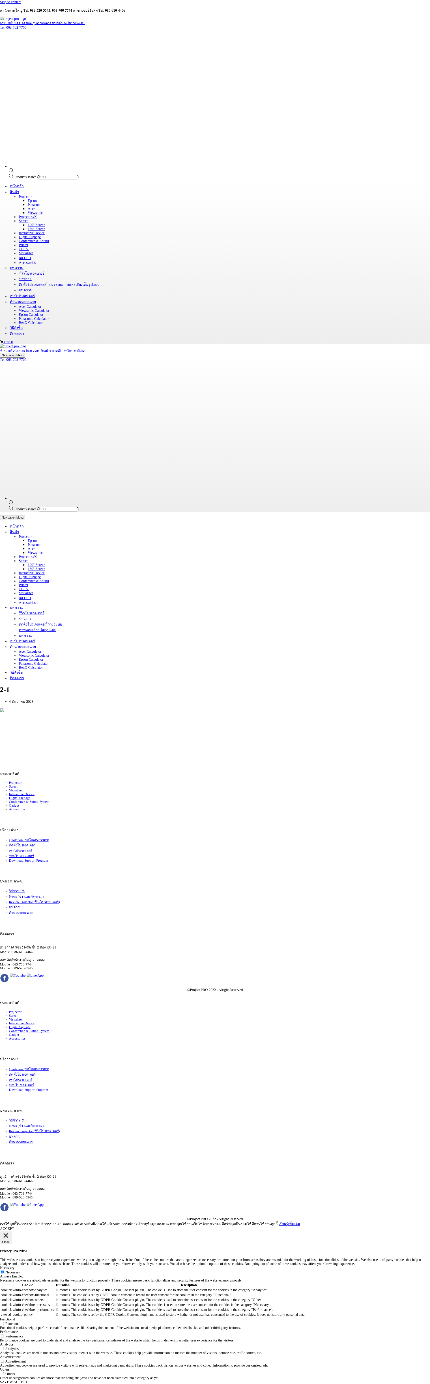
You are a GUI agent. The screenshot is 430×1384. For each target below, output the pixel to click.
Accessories (27, 263)
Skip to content (10, 2)
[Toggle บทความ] (78, 607)
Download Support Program (28, 860)
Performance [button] (9, 1332)
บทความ (25, 290)
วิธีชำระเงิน (17, 891)
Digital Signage (30, 237)
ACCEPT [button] (7, 1228)
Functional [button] (7, 1319)
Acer (31, 209)
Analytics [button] (6, 1344)
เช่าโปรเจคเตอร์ (22, 296)
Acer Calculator (30, 306)
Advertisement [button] (10, 1357)
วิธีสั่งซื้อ (16, 328)
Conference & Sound (34, 241)
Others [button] (4, 1369)
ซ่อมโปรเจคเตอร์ (21, 856)
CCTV (24, 249)
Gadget (14, 805)
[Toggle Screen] (78, 561)
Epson (32, 201)
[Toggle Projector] (78, 536)
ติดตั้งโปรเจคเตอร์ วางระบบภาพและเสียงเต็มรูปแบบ (59, 284)
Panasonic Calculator (34, 318)
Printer (23, 245)
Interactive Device (32, 233)
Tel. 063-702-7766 (13, 27)
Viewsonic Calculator (34, 310)
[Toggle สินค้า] (78, 532)
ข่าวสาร (25, 279)
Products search (25, 177)
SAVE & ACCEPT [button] (14, 1382)
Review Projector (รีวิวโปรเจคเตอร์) (34, 902)
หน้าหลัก (17, 186)
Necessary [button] (7, 1268)
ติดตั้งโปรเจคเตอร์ (22, 845)
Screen (13, 786)
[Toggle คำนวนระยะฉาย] (78, 647)
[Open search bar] (11, 171)
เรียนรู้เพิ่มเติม (289, 1224)
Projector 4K (28, 217)
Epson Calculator (31, 314)
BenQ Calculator (31, 323)
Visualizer (26, 253)
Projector (15, 782)
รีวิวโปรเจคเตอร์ (31, 273)
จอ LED (25, 258)
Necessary (12, 1272)
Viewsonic (35, 213)
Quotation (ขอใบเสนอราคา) (29, 840)
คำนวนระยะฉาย (21, 912)
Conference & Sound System (29, 801)
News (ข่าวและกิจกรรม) (26, 896)
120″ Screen (36, 225)
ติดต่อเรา (17, 333)
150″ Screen (36, 229)
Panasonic (35, 205)
